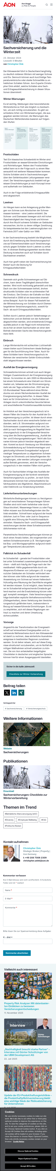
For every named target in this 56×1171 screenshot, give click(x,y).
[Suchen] (47, 5)
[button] (7, 693)
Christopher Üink (15, 64)
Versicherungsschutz (36, 708)
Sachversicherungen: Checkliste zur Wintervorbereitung (25, 796)
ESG (44, 820)
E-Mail (8, 898)
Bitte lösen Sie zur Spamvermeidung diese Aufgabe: (27, 931)
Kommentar (11, 907)
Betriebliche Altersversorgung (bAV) (21, 814)
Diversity (10, 820)
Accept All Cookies (28, 1166)
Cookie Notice (18, 1141)
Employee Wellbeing (28, 820)
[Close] (52, 1112)
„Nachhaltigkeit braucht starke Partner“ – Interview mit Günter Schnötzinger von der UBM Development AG (27, 1052)
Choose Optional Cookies (28, 1151)
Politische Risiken (13, 826)
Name (8, 890)
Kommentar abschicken (17, 953)
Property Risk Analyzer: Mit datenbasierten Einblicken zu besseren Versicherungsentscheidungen (26, 1006)
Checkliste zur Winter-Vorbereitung (26, 674)
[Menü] (51, 4)
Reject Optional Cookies (28, 1158)
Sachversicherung (13, 708)
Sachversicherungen (16, 752)
